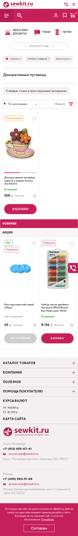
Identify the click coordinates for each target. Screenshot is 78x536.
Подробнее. (47, 519)
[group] (20, 143)
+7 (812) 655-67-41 (17, 449)
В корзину (20, 209)
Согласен (39, 528)
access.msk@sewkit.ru (23, 484)
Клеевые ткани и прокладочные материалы (36, 91)
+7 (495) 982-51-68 (17, 479)
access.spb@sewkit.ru (23, 454)
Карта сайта (14, 419)
